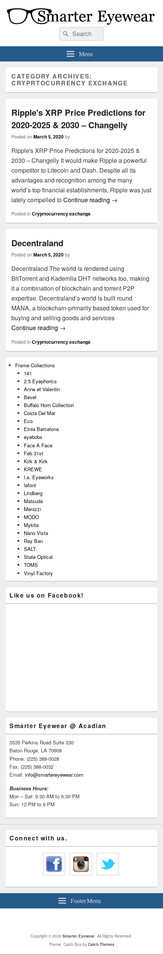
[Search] (65, 34)
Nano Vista (36, 532)
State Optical (38, 556)
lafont (30, 485)
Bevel (30, 397)
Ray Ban (33, 540)
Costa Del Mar (39, 413)
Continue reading (90, 199)
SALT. (30, 548)
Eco (28, 421)
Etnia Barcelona (41, 429)
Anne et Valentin (42, 389)
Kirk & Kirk (36, 461)
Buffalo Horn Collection (49, 405)
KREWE (33, 469)
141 (28, 373)
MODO (31, 517)
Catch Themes (101, 944)
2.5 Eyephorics (40, 381)
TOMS (31, 564)
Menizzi (32, 509)
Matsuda (33, 501)
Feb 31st (33, 453)
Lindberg (33, 493)
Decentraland (37, 243)
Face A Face (38, 445)
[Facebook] (75, 920)
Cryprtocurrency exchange (61, 213)
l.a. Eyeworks (39, 477)
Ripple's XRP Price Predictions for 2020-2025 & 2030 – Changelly (78, 118)
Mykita (31, 525)
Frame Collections (35, 365)
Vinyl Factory (38, 573)
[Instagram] (91, 920)
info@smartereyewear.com (54, 774)
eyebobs (33, 437)
